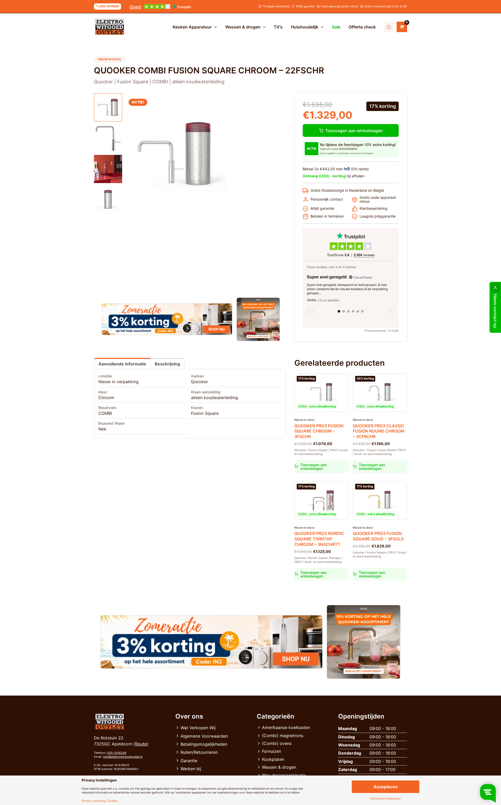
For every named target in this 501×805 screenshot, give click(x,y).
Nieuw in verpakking (118, 381)
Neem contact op (495, 311)
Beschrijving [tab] (167, 363)
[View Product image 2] (108, 138)
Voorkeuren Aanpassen (385, 798)
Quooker (199, 381)
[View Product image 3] (108, 169)
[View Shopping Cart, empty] (402, 27)
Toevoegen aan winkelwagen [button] (313, 467)
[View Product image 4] (108, 199)
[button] (214, 26)
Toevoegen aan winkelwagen (354, 130)
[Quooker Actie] (258, 319)
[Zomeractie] (167, 319)
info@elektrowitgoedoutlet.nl (122, 757)
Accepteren (385, 786)
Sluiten (112, 801)
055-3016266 (116, 753)
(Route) (141, 743)
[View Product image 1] (108, 107)
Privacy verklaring (94, 801)
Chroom (106, 397)
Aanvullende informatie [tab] (122, 363)
